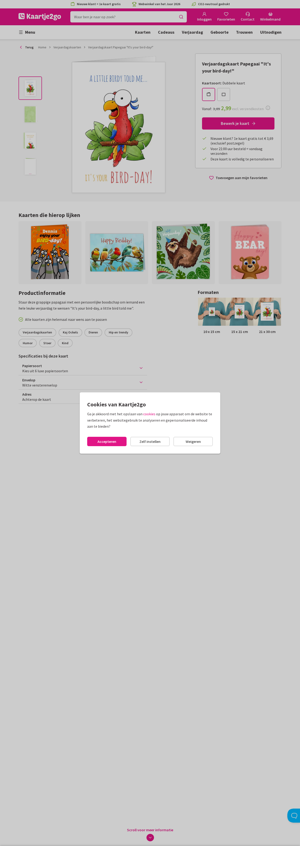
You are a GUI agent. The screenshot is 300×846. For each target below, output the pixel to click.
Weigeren (193, 441)
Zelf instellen (150, 441)
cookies (149, 414)
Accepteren (107, 441)
